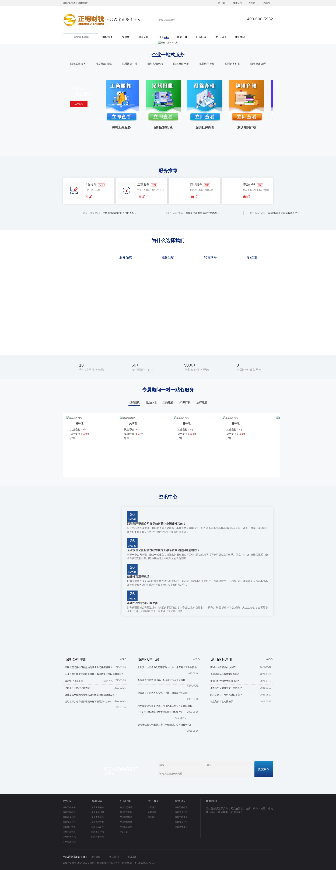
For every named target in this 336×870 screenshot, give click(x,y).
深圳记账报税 (104, 63)
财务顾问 (239, 37)
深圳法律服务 (181, 827)
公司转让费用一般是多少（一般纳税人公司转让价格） (165, 724)
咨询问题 (143, 37)
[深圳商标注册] (241, 631)
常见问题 (124, 832)
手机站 (252, 3)
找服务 (126, 37)
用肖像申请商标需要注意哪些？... (192, 212)
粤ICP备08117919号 (145, 862)
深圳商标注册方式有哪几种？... (274, 212)
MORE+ (123, 659)
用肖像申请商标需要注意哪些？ (226, 688)
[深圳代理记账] (168, 631)
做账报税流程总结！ (139, 576)
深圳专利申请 (126, 822)
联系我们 (152, 817)
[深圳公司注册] (95, 631)
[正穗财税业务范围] (168, 42)
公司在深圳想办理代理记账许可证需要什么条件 (89, 701)
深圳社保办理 (129, 63)
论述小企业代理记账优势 (142, 603)
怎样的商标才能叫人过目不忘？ (226, 694)
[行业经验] (92, 509)
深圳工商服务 (78, 63)
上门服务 (163, 37)
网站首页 (107, 37)
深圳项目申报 (181, 63)
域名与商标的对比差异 (221, 701)
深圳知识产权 (155, 63)
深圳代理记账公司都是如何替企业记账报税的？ (156, 523)
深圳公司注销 (126, 827)
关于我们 (222, 3)
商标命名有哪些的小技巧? (223, 667)
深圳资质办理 (258, 63)
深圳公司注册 (126, 807)
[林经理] (127, 418)
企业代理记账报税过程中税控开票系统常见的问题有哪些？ (163, 550)
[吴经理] (74, 418)
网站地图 (127, 862)
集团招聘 (237, 3)
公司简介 (152, 807)
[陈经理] (230, 418)
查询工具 (182, 37)
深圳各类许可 (97, 837)
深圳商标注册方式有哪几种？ (225, 681)
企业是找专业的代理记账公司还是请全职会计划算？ (91, 694)
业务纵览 (266, 3)
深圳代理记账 (126, 812)
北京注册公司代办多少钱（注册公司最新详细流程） (164, 693)
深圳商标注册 (126, 817)
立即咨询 (79, 104)
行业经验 (201, 37)
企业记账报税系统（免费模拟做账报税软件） (160, 712)
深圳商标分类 (97, 827)
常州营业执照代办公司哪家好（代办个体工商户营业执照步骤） (167, 668)
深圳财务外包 (232, 63)
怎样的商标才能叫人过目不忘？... (110, 212)
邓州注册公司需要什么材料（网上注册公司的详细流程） (166, 705)
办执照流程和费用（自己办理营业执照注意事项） (163, 680)
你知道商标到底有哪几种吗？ (225, 674)
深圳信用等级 (207, 63)
